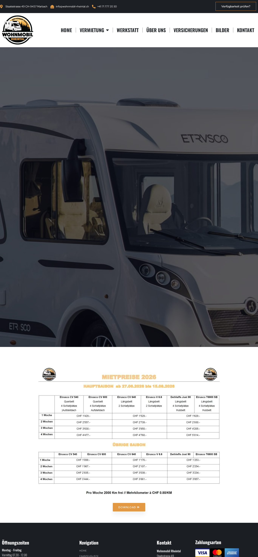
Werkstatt (128, 29)
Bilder (222, 29)
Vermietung (92, 29)
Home (66, 29)
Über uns (156, 29)
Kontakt (245, 29)
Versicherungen (191, 29)
